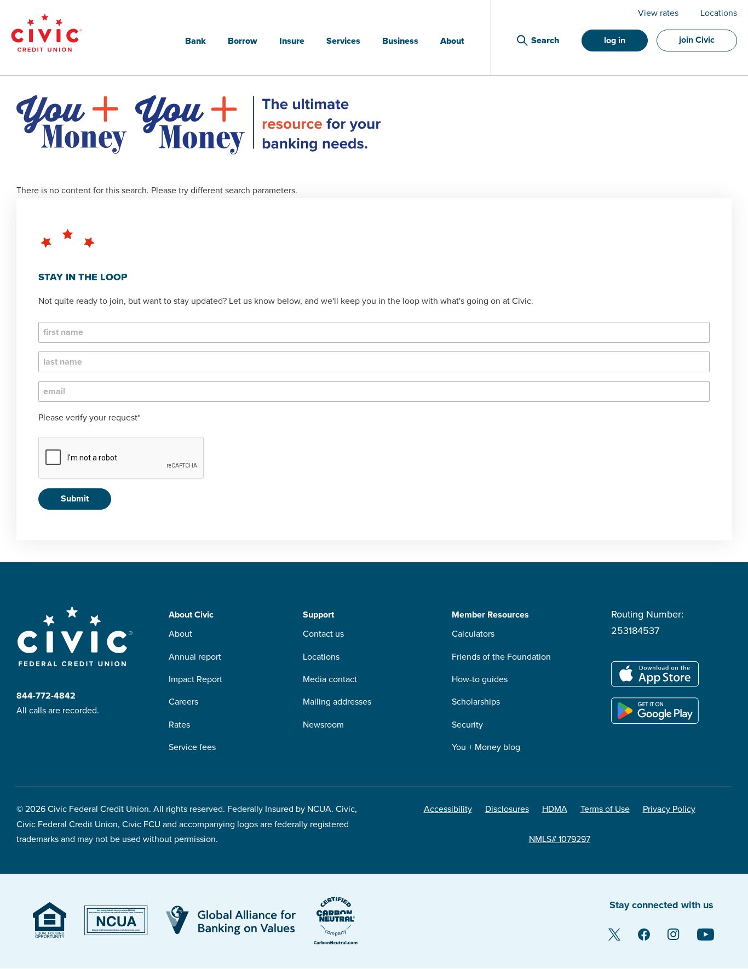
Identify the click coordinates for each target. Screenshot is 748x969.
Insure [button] (291, 41)
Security (467, 724)
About (180, 633)
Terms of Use (605, 809)
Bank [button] (195, 41)
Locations (718, 13)
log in (614, 40)
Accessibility (448, 809)
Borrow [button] (242, 41)
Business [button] (400, 41)
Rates (179, 724)
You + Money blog (486, 747)
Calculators (473, 633)
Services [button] (343, 41)
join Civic (697, 39)
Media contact (330, 679)
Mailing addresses (337, 701)
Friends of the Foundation (501, 656)
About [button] (452, 41)
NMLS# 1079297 (559, 839)
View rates (658, 13)
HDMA (554, 809)
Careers (183, 701)
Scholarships (476, 701)
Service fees (192, 747)
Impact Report (195, 679)
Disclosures (507, 809)
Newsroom (323, 724)
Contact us (323, 633)
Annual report (195, 656)
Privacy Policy (669, 809)
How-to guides (480, 679)
